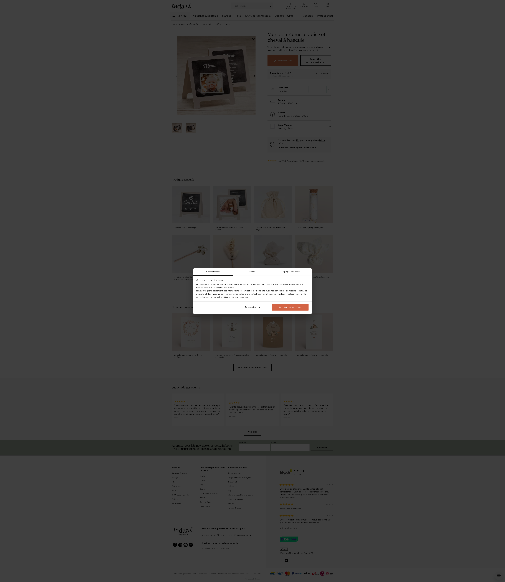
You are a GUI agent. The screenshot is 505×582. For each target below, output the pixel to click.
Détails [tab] (252, 271)
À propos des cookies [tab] (292, 271)
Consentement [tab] (213, 271)
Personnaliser (250, 307)
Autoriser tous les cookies (290, 307)
